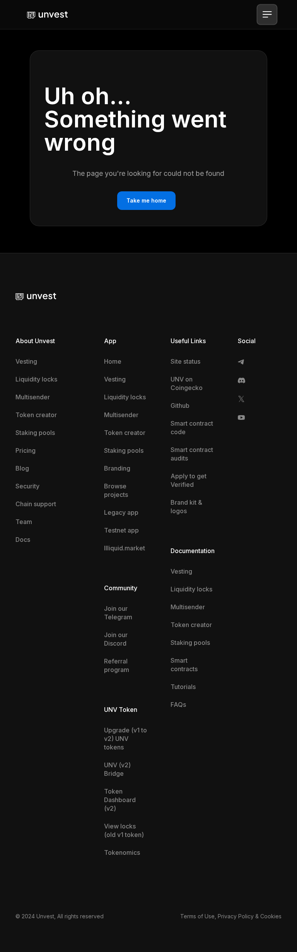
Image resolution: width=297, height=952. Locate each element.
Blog (22, 468)
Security (27, 486)
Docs (22, 539)
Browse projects (116, 490)
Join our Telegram (118, 613)
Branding (117, 468)
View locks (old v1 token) (124, 830)
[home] (47, 14)
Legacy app (121, 512)
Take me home (146, 200)
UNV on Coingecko (187, 383)
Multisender (32, 397)
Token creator (36, 415)
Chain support (35, 504)
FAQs (178, 704)
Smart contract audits (192, 454)
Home (112, 361)
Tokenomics (122, 852)
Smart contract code (192, 427)
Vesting (26, 361)
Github (180, 405)
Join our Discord (116, 639)
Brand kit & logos (186, 506)
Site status (185, 361)
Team (23, 522)
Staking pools (35, 432)
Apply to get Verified (189, 480)
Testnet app (121, 530)
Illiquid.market (124, 548)
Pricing (25, 450)
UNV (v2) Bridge (117, 769)
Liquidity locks (36, 379)
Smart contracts (184, 664)
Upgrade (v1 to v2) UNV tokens (125, 738)
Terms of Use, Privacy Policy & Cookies (231, 916)
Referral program (116, 665)
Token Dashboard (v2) (120, 799)
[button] (267, 14)
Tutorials (183, 687)
